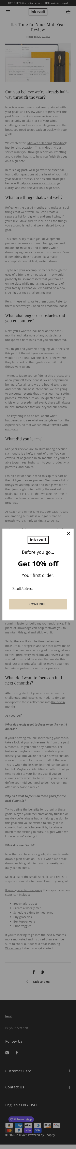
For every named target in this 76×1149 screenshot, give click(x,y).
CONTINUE (38, 604)
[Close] (69, 533)
